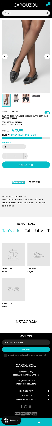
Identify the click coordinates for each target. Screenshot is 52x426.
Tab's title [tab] (11, 230)
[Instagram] (25, 407)
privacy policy (41, 355)
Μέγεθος (6, 142)
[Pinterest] (30, 407)
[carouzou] (26, 5)
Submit (26, 349)
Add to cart (26, 164)
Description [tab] (18, 182)
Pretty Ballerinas (10, 112)
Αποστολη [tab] (34, 182)
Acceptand (27, 355)
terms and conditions (23, 355)
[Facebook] (21, 407)
